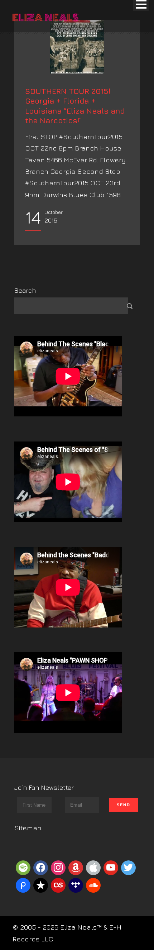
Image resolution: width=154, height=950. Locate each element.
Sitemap (28, 828)
